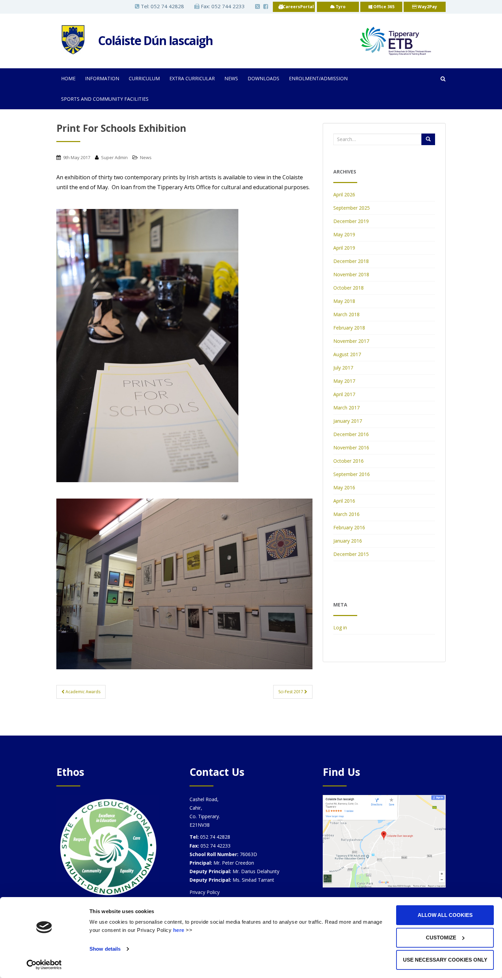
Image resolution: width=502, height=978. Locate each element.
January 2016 (347, 540)
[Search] (428, 139)
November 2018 (351, 274)
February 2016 (349, 527)
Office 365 (383, 7)
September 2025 (351, 208)
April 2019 (344, 247)
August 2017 (347, 354)
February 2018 (349, 327)
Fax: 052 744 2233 (222, 6)
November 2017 (351, 341)
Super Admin (114, 157)
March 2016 (346, 514)
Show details (105, 949)
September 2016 (351, 474)
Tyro (340, 7)
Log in (340, 627)
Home (68, 78)
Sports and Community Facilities (105, 99)
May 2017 (344, 381)
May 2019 (344, 234)
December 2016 (351, 434)
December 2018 (351, 261)
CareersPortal (298, 7)
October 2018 (348, 287)
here (178, 930)
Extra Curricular (192, 78)
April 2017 (344, 394)
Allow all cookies (445, 915)
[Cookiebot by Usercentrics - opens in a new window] (44, 965)
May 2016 (344, 487)
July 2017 (343, 367)
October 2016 (348, 461)
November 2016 (351, 447)
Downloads (263, 78)
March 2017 (346, 407)
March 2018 (346, 314)
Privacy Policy (205, 892)
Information (102, 78)
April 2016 (344, 501)
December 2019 (351, 221)
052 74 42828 (167, 6)
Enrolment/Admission (318, 78)
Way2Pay (427, 7)
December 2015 (351, 554)
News (231, 78)
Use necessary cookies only (445, 960)
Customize (441, 937)
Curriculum (144, 78)
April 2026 (344, 194)
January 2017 (347, 421)
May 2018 (344, 301)
